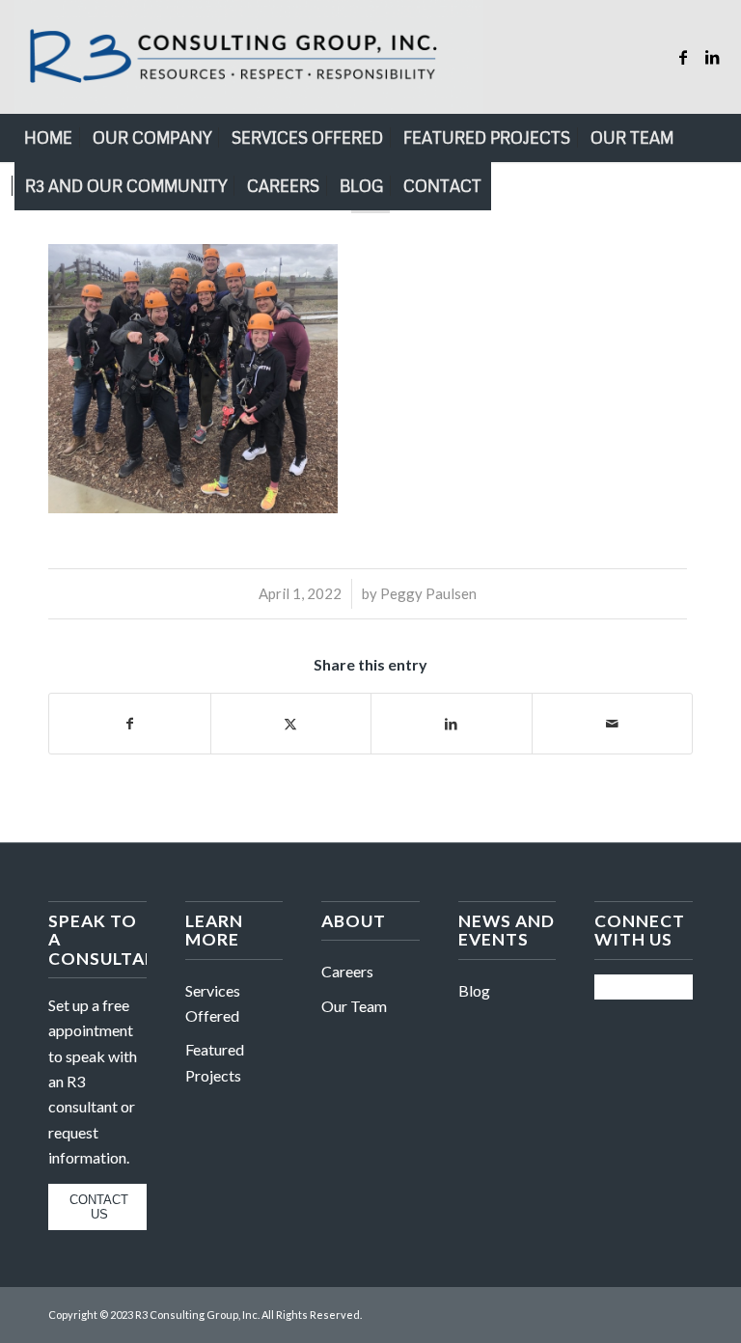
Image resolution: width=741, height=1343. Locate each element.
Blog (474, 990)
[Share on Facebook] (129, 724)
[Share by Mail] (613, 724)
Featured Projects (214, 1061)
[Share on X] (291, 724)
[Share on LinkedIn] (451, 724)
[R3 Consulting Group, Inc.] (248, 57)
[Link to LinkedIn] (712, 56)
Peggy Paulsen (428, 593)
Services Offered (212, 1003)
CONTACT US (98, 1206)
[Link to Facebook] (683, 56)
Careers (347, 971)
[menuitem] (48, 138)
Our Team (354, 1006)
